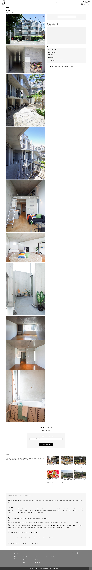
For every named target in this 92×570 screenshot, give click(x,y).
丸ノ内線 (12, 522)
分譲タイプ (25, 512)
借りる (39, 2)
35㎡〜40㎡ (27, 543)
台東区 (64, 500)
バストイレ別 (36, 510)
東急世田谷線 (20, 527)
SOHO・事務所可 (20, 512)
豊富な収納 (54, 510)
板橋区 (46, 500)
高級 (31, 512)
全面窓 (38, 508)
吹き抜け (21, 510)
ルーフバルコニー (65, 510)
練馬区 (27, 500)
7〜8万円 (20, 537)
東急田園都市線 (74, 525)
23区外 (80, 500)
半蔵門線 (30, 522)
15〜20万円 (38, 537)
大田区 (43, 500)
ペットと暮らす (80, 510)
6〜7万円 (16, 537)
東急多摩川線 (14, 527)
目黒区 (40, 500)
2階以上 (82, 508)
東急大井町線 (80, 525)
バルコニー (59, 510)
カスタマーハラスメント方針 (50, 556)
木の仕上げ (25, 508)
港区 (18, 500)
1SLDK (17, 532)
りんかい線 (77, 522)
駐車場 (46, 508)
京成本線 (37, 527)
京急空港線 (28, 527)
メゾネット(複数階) (73, 508)
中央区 (21, 500)
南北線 (34, 522)
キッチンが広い (74, 510)
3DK (32, 532)
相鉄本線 (41, 527)
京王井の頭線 (47, 525)
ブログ (42, 3)
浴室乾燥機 (45, 510)
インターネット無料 (40, 512)
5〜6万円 (12, 537)
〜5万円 (9, 537)
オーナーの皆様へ (27, 3)
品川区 (24, 500)
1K (9, 532)
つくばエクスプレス (51, 527)
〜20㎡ (9, 543)
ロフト (79, 508)
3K (29, 532)
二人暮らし (14, 512)
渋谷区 (16, 500)
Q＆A (46, 3)
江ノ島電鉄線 (58, 527)
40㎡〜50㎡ (32, 543)
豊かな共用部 (42, 508)
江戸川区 (74, 500)
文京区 (55, 500)
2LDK (24, 532)
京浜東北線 (38, 518)
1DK (12, 532)
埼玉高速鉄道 (61, 522)
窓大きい (34, 508)
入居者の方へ (63, 3)
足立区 (58, 500)
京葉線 (34, 518)
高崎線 (42, 518)
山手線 (9, 518)
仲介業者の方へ (57, 3)
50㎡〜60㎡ (37, 543)
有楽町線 (26, 522)
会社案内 (36, 556)
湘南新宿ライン (46, 518)
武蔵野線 (24, 518)
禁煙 (29, 512)
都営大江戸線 (42, 522)
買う (51, 2)
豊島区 (50, 500)
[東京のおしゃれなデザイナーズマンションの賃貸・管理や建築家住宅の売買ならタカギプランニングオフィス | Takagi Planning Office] (3, 2)
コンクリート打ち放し (16, 508)
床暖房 (41, 510)
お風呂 (70, 510)
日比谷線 (19, 522)
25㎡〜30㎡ (18, 543)
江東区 (77, 500)
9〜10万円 (28, 537)
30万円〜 (52, 537)
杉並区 (33, 500)
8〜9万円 (24, 537)
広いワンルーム (13, 510)
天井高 (22, 508)
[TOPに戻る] (89, 548)
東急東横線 (64, 525)
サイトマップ (36, 559)
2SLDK (27, 532)
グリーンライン (72, 522)
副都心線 (37, 522)
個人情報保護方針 (37, 562)
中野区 (30, 500)
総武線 (15, 518)
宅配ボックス (31, 510)
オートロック (26, 510)
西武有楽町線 (24, 525)
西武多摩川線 (39, 525)
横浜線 (28, 518)
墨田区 (70, 500)
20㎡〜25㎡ (13, 543)
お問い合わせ (50, 3)
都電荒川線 (45, 527)
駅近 (57, 508)
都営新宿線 (56, 522)
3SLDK (37, 532)
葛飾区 (67, 500)
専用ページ (82, 4)
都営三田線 (52, 522)
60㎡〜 (41, 543)
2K (19, 532)
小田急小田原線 (53, 525)
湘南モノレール (63, 527)
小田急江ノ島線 (59, 525)
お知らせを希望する (46, 444)
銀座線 (9, 522)
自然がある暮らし (67, 508)
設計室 (33, 3)
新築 (8, 508)
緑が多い (54, 508)
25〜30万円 (48, 537)
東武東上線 (9, 525)
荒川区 (61, 500)
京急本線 (24, 527)
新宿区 (9, 500)
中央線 (12, 518)
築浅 (11, 508)
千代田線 (23, 522)
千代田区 (12, 500)
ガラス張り (30, 508)
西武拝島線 (34, 525)
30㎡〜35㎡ (22, 543)
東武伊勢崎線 (14, 525)
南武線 (18, 518)
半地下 (18, 510)
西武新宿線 (29, 525)
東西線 (16, 522)
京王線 (43, 525)
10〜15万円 (33, 537)
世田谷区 (36, 500)
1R (8, 532)
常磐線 (31, 518)
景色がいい (61, 508)
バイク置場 (50, 508)
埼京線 (21, 518)
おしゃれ (34, 512)
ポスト (8, 7)
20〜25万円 (43, 537)
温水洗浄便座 (49, 510)
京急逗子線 (33, 527)
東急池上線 (9, 527)
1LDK (14, 532)
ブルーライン (66, 522)
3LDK (34, 532)
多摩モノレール (69, 527)
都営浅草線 (47, 522)
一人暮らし (9, 512)
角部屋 (9, 510)
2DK (22, 532)
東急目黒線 (69, 525)
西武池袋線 (19, 525)
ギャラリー (37, 3)
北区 (52, 500)
